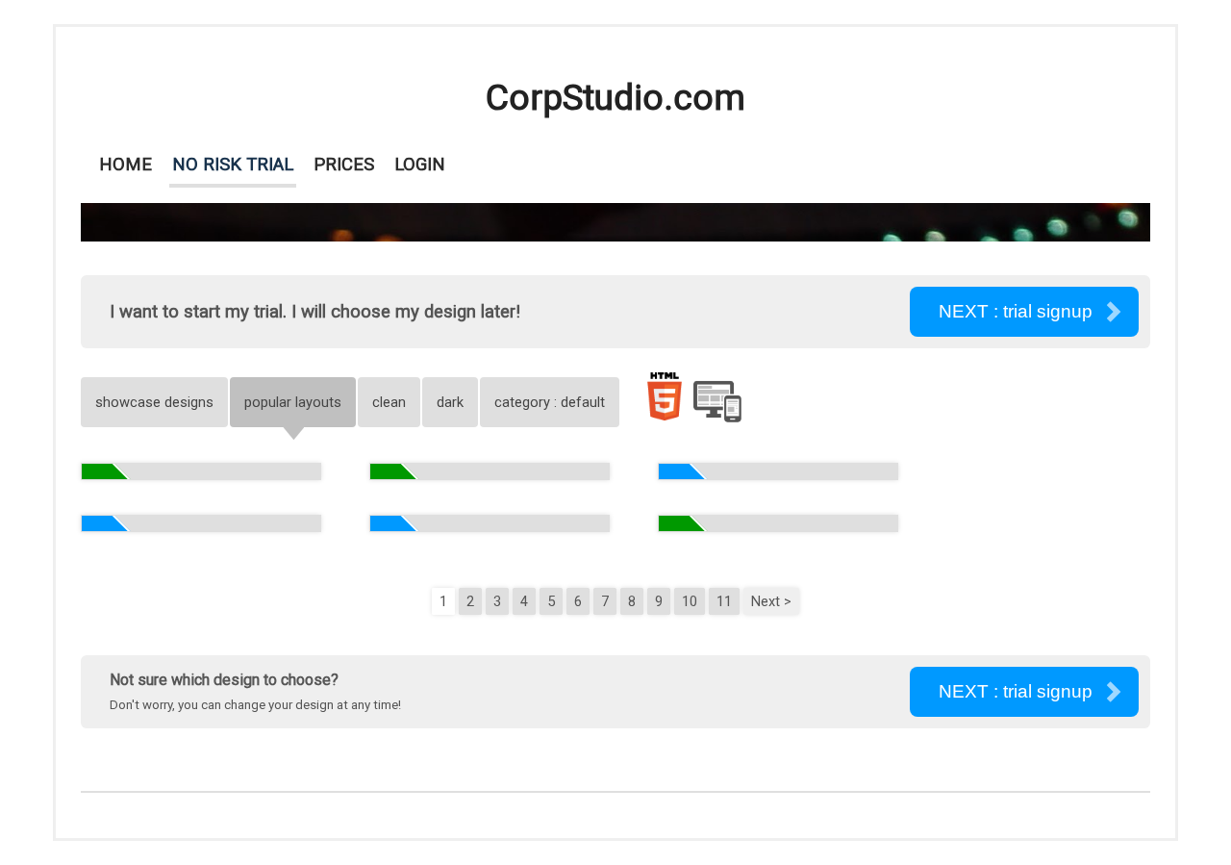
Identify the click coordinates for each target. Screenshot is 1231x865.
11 (724, 601)
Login (419, 164)
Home (125, 164)
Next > (771, 601)
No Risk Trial (232, 164)
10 (689, 601)
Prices (344, 164)
